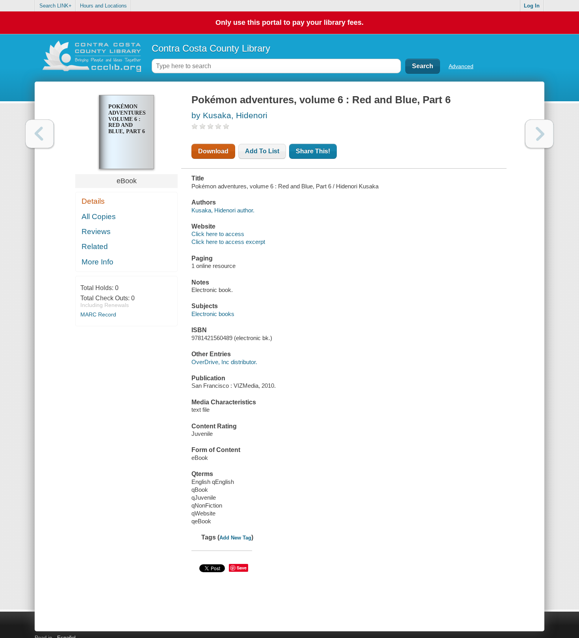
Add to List (262, 151)
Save (242, 568)
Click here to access (217, 234)
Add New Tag (235, 538)
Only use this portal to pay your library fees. (289, 22)
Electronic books (212, 314)
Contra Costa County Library (211, 48)
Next (539, 133)
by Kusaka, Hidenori (229, 115)
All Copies (99, 216)
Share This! (313, 151)
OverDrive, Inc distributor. (224, 362)
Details (93, 201)
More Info (97, 262)
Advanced (461, 66)
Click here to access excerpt (228, 241)
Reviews (96, 231)
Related (95, 246)
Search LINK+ (55, 6)
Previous (39, 133)
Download (213, 151)
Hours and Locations (103, 6)
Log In (532, 6)
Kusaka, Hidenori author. (222, 210)
